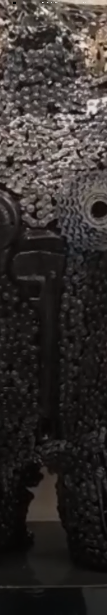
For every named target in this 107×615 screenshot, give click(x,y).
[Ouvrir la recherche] (87, 2)
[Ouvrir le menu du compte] (90, 2)
